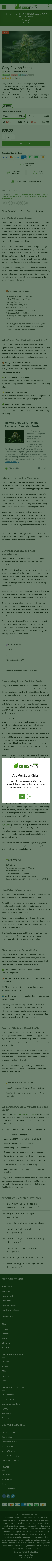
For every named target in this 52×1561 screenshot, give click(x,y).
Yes (22, 796)
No (30, 796)
